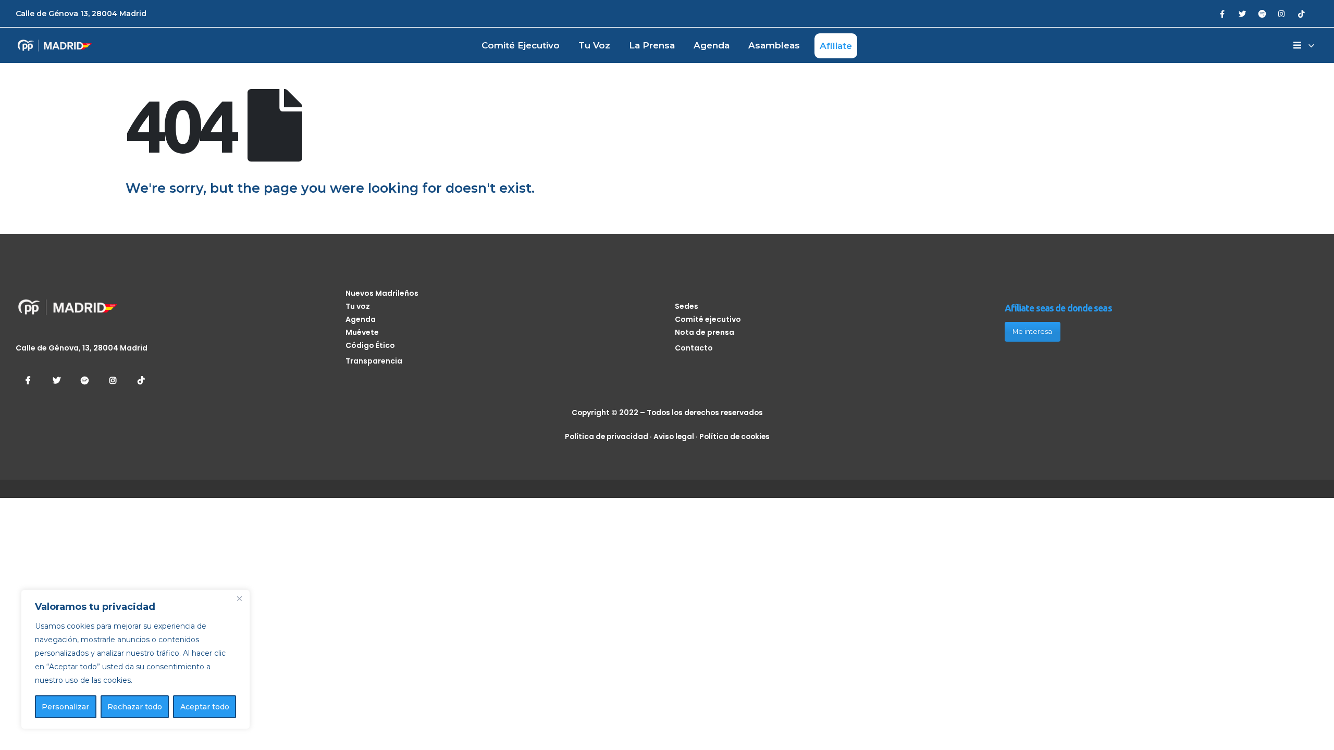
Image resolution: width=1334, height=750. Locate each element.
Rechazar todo (134, 706)
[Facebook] (1222, 13)
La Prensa (652, 45)
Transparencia (373, 361)
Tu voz (594, 45)
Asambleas (774, 45)
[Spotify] (1261, 13)
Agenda (712, 45)
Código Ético (370, 345)
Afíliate (836, 46)
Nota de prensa (704, 332)
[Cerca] (239, 598)
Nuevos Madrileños (381, 293)
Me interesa (1032, 331)
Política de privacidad (606, 436)
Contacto (694, 348)
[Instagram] (1281, 13)
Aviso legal (673, 436)
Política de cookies (734, 436)
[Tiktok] (1301, 13)
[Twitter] (1242, 13)
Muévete (362, 332)
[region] (135, 659)
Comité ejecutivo (520, 45)
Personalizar (65, 706)
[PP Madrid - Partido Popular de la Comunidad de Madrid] (55, 45)
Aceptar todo (204, 706)
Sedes (686, 306)
